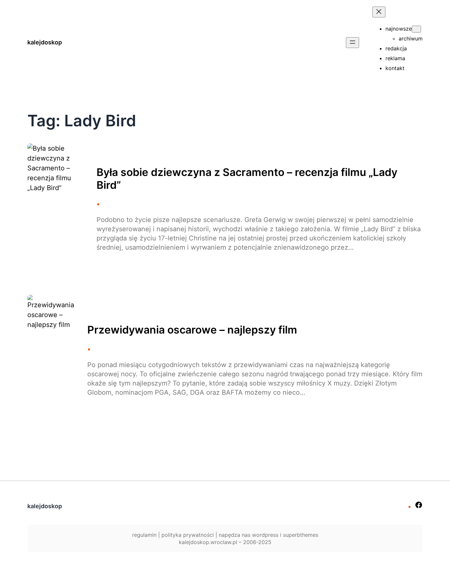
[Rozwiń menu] (352, 42)
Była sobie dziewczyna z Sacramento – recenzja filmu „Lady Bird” (247, 178)
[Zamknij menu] (378, 12)
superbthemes (300, 535)
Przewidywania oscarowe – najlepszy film (192, 330)
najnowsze (398, 28)
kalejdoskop (44, 42)
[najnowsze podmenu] (416, 29)
